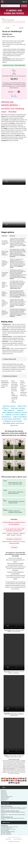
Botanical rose (3, 800)
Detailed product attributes (10, 376)
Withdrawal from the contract (14, 841)
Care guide (14, 547)
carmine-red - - (20, 410)
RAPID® (2, 815)
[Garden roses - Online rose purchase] (24, 5)
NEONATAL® (3, 819)
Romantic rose (3, 790)
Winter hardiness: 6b (9, 410)
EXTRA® (2, 809)
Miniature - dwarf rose (5, 797)
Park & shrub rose (4, 795)
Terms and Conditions (18, 839)
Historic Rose (3, 791)
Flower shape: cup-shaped (18, 408)
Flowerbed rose (4, 794)
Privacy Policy (8, 839)
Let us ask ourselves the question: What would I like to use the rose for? (14, 529)
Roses (3, 18)
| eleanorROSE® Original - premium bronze (14, 422)
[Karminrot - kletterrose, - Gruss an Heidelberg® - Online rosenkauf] (7, 780)
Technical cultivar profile (9, 359)
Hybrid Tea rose (4, 792)
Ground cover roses (4, 798)
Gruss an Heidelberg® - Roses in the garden (15, 420)
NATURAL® (3, 813)
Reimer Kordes (14, 425)
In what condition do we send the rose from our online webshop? (14, 523)
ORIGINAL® (24, 807)
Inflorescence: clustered (9, 406)
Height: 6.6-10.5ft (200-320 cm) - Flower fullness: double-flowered (14, 418)
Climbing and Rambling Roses (8, 20)
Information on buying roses (14, 539)
